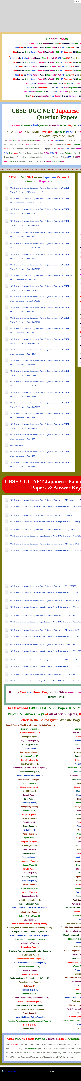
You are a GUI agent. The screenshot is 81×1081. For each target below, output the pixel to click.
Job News (58, 169)
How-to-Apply (16, 169)
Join (69, 169)
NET (73, 169)
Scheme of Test (27, 169)
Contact (8, 169)
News (64, 169)
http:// (53, 161)
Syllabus (37, 169)
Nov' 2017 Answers (47, 169)
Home (2, 169)
